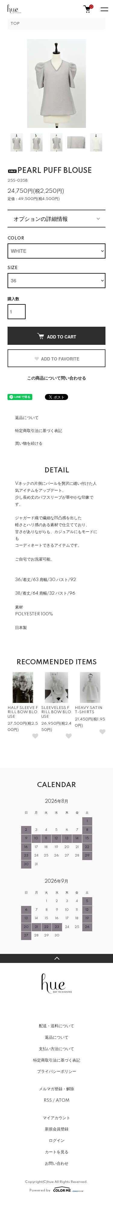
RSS (48, 1100)
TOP (15, 24)
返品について (27, 418)
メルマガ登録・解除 (56, 1089)
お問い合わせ (56, 1163)
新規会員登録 (56, 1129)
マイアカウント (56, 1118)
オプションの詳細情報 (41, 218)
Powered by (40, 1190)
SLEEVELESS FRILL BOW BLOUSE (56, 712)
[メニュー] (104, 9)
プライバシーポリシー (56, 1071)
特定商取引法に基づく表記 (38, 431)
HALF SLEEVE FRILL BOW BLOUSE (23, 712)
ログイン (56, 1141)
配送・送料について (56, 1026)
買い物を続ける (28, 443)
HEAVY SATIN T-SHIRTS (88, 710)
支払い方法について (56, 1049)
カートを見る (56, 1152)
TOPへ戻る (56, 958)
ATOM (62, 1100)
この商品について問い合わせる (56, 378)
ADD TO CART (61, 337)
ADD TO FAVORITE (60, 359)
